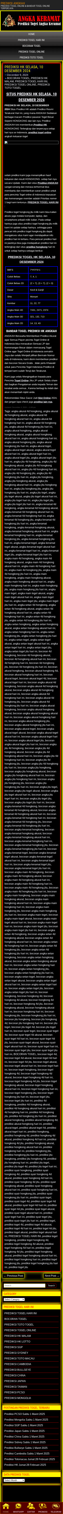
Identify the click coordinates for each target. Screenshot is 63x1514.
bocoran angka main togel (32, 914)
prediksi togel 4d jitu (44, 1228)
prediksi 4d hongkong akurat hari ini (25, 1108)
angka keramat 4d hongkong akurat (37, 508)
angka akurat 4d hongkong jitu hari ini (30, 426)
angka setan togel (19, 639)
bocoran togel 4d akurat (18, 1058)
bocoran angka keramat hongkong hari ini (28, 841)
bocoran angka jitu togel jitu (35, 798)
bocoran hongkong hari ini (28, 1011)
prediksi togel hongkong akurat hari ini (35, 1255)
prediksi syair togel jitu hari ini (21, 1220)
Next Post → (52, 1275)
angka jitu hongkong (41, 477)
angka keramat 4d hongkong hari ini (25, 515)
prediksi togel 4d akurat (38, 1224)
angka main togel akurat (31, 593)
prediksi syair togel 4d (17, 1201)
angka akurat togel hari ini (36, 453)
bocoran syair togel (24, 1031)
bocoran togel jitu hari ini (19, 1100)
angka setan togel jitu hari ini (21, 651)
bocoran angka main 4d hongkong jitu (26, 887)
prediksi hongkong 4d (17, 1135)
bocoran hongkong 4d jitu (28, 1003)
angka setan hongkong (18, 624)
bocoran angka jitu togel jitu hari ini (24, 802)
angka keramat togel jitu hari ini (33, 554)
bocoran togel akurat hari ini (20, 1065)
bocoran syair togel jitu (17, 1050)
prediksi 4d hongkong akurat (33, 1104)
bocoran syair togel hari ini (43, 1046)
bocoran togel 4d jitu (20, 1062)
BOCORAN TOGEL (31, 45)
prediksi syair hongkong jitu (20, 1193)
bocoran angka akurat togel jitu (26, 740)
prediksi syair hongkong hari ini (39, 1189)
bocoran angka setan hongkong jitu (29, 969)
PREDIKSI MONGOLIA (17, 1398)
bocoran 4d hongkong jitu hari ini (28, 667)
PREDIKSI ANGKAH (13, 3)
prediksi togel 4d (14, 1224)
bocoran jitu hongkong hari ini (26, 1023)
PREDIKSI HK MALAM (17, 1336)
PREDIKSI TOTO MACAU (19, 1358)
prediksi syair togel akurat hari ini (23, 1213)
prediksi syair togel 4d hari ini (29, 1205)
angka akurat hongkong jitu (20, 442)
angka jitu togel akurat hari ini (40, 496)
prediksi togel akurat (16, 1232)
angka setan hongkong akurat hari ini (34, 628)
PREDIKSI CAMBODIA (17, 1364)
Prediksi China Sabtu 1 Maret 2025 (24, 1436)
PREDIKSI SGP (13, 1347)
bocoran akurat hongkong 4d (41, 670)
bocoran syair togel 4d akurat (25, 1034)
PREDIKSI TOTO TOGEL (31, 57)
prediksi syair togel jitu (39, 1216)
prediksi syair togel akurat (39, 1209)
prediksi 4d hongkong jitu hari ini (27, 1116)
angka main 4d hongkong (19, 558)
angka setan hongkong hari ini (22, 632)
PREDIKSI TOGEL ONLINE (32, 51)
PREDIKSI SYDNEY (16, 1352)
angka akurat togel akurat (19, 450)
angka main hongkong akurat (34, 577)
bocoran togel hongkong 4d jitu (22, 1081)
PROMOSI (42, 1512)
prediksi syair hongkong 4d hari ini (32, 1178)
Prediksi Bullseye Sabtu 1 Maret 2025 (25, 1448)
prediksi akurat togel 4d (32, 1127)
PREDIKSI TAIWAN (15, 1386)
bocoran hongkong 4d (29, 996)
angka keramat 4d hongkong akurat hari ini (29, 512)
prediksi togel (47, 1220)
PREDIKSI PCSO (14, 1392)
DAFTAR (31, 1512)
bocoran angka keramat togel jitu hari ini (27, 868)
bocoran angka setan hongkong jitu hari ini (29, 972)
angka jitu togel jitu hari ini (19, 504)
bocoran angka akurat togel (20, 728)
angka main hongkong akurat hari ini (25, 581)
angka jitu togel (38, 492)
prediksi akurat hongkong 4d (41, 1120)
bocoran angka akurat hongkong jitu (29, 721)
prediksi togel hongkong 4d (32, 1240)
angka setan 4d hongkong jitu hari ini (30, 620)
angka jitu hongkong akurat (20, 481)
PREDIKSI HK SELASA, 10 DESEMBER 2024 (24, 69)
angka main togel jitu (25, 601)
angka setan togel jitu (39, 647)
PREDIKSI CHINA (15, 1375)
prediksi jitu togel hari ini (43, 1166)
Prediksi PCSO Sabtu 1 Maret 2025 (24, 1414)
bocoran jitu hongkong (17, 1019)
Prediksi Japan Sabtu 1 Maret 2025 (24, 1431)
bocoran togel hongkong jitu (20, 1093)
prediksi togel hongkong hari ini (22, 1259)
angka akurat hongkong (18, 430)
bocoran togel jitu (39, 1096)
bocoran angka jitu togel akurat (22, 790)
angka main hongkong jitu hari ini (28, 589)
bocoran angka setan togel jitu (26, 988)
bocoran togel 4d (47, 1054)
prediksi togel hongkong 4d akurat (24, 1244)
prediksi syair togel (40, 1197)
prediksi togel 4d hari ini (18, 1228)
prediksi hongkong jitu (38, 1151)
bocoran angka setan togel (20, 976)
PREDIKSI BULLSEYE (17, 1369)
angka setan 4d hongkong (32, 605)
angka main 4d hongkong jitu (25, 570)
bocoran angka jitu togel (43, 787)
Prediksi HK (40, 124)
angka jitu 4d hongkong (27, 461)
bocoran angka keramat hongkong (24, 829)
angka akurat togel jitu (17, 457)
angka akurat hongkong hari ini (39, 438)
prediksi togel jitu (18, 1267)
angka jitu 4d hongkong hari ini (39, 469)
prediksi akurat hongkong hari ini (23, 1124)
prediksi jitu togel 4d (16, 1166)
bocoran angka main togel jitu (30, 926)
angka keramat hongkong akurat (35, 527)
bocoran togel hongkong (22, 1069)
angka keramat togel (25, 543)
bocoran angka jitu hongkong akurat (25, 771)
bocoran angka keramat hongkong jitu (26, 845)
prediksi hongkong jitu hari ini (21, 1154)
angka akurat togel (40, 446)
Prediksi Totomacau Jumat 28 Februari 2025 (29, 1459)
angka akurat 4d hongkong (26, 411)
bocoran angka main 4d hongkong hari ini (28, 883)
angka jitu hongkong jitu (27, 488)
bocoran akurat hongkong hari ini (23, 674)
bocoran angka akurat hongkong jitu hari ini (29, 725)
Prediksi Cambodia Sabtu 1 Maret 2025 (26, 1453)
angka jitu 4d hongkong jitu (20, 473)
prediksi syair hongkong (18, 1170)
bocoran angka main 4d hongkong (24, 872)
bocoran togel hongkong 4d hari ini (33, 1077)
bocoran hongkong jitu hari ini (38, 1015)
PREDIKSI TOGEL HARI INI (31, 40)
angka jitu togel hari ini (17, 500)
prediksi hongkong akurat (39, 1143)
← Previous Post (13, 1275)
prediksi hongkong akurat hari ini (23, 1147)
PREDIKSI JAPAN (15, 1381)
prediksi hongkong (36, 246)
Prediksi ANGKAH (48, 183)
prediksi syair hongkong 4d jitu (22, 1182)
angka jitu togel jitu (42, 500)
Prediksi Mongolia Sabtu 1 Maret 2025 (26, 1419)
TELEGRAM (56, 1512)
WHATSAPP (18, 1512)
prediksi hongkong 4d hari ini (29, 1139)
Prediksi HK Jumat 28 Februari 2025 (25, 1464)
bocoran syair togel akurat (24, 1042)
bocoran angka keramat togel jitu (32, 864)
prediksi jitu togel (39, 1162)
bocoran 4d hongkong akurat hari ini (25, 659)
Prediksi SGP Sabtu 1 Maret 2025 (23, 1425)
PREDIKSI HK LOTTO (17, 1341)
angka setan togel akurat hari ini (31, 643)
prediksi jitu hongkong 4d (31, 1158)
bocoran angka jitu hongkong (34, 767)
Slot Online (44, 397)
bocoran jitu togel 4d (23, 1027)
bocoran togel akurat (45, 1062)
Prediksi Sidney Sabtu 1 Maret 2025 (25, 1442)
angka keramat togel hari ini (24, 550)
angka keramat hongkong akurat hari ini (27, 531)
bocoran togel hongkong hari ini (39, 1089)
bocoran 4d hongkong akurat (33, 655)
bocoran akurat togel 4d (32, 678)
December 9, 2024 (17, 75)
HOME (6, 1512)
